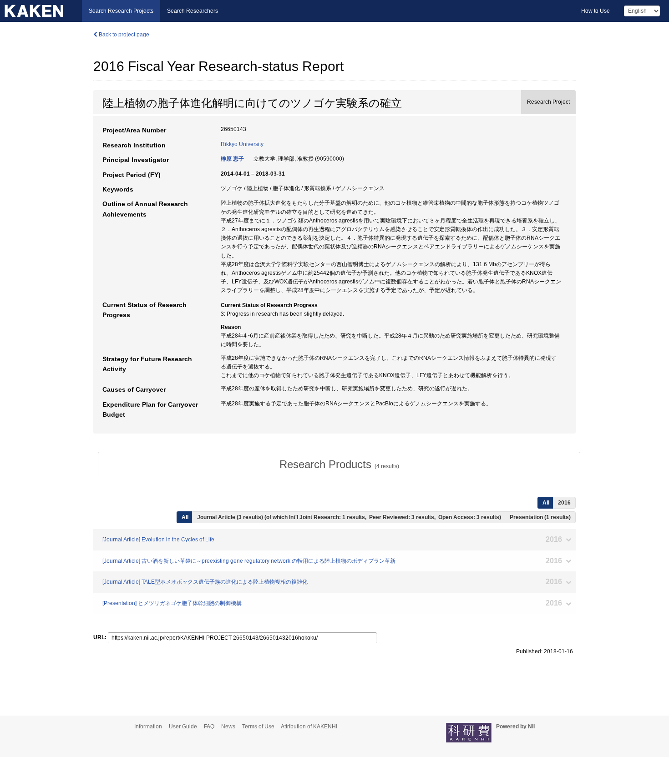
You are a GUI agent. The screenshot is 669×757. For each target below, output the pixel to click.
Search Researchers (192, 11)
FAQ (209, 726)
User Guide (183, 726)
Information (148, 726)
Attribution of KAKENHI (309, 726)
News (228, 726)
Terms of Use (258, 726)
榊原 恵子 (232, 159)
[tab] (339, 464)
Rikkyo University (242, 144)
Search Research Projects (121, 11)
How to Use (595, 11)
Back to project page (123, 34)
